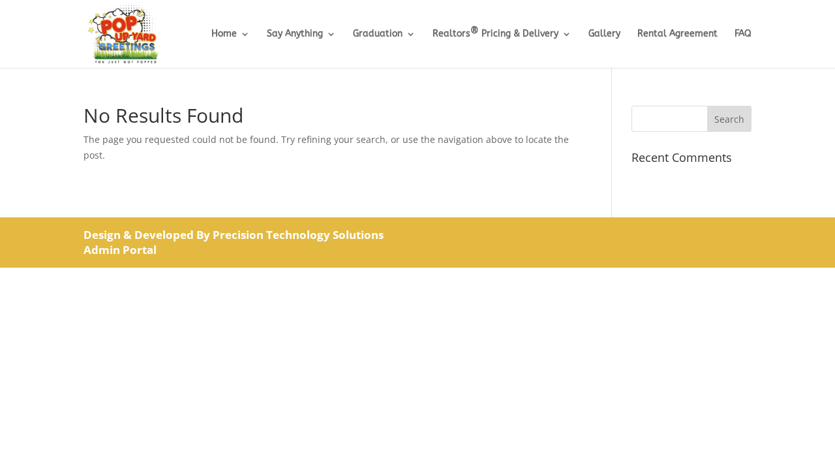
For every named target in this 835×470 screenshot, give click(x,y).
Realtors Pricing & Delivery (495, 34)
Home (224, 34)
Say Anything (295, 34)
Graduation (377, 34)
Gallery (604, 34)
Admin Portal (120, 249)
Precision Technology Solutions (298, 234)
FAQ (743, 34)
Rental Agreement (677, 34)
